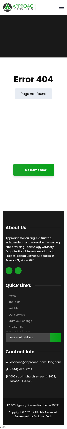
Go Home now (35, 170)
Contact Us (16, 327)
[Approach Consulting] (19, 7)
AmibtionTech (43, 416)
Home (12, 296)
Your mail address (18, 331)
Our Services (17, 314)
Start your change (20, 321)
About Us (14, 302)
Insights (13, 308)
